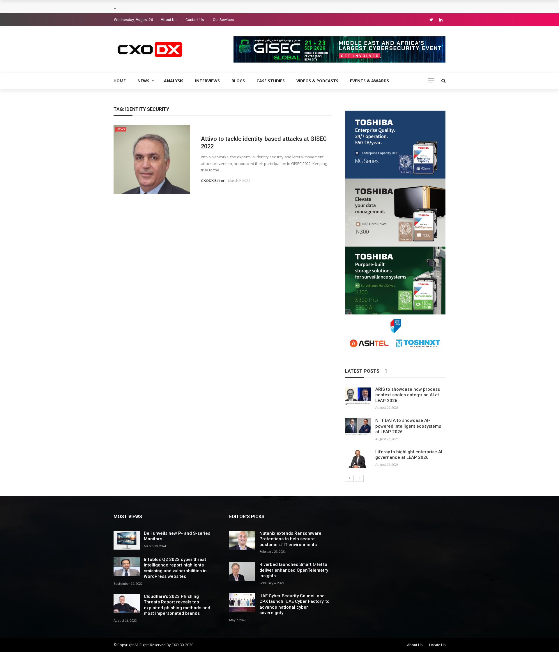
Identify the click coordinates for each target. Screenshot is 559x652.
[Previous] (349, 478)
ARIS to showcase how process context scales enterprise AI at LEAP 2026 (407, 395)
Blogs (238, 81)
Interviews (207, 81)
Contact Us (194, 19)
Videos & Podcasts (317, 81)
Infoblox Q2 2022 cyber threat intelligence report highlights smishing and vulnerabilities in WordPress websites (175, 568)
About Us (168, 19)
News (143, 81)
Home (120, 81)
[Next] (359, 478)
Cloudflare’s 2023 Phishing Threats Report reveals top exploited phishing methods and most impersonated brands (177, 605)
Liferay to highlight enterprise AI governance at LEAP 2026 (408, 454)
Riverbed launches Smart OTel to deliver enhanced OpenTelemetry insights (293, 570)
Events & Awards (369, 81)
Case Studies (270, 81)
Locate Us (437, 644)
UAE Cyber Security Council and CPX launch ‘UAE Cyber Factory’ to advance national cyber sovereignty (294, 604)
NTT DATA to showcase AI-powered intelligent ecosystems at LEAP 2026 (408, 426)
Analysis (173, 81)
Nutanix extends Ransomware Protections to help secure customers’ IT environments (290, 539)
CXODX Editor (212, 180)
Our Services (223, 19)
